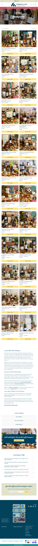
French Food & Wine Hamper (8, 74)
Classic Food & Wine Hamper (25, 254)
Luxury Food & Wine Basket (25, 99)
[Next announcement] (36, 1)
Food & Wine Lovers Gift (7, 99)
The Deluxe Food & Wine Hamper (8, 281)
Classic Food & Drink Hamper (25, 307)
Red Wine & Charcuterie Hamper (26, 48)
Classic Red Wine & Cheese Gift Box (9, 152)
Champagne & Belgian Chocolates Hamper (26, 333)
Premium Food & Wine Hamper (25, 281)
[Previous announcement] (2, 1)
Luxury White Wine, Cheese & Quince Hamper (25, 126)
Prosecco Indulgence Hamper (8, 332)
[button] (19, 545)
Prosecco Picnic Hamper (24, 203)
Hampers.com (6, 540)
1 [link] (16, 343)
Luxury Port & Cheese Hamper (8, 229)
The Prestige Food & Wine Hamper (9, 307)
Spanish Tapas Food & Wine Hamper (9, 177)
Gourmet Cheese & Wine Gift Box (8, 125)
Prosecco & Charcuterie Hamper (8, 203)
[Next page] (22, 344)
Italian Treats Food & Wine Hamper (26, 152)
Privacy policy (22, 540)
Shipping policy (17, 541)
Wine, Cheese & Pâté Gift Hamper (9, 48)
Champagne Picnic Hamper (25, 229)
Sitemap (21, 541)
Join (27, 491)
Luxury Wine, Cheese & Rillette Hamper (8, 255)
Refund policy (17, 540)
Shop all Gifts (18, 440)
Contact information (11, 541)
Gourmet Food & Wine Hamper (25, 177)
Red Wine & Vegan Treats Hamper (26, 74)
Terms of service (5, 541)
